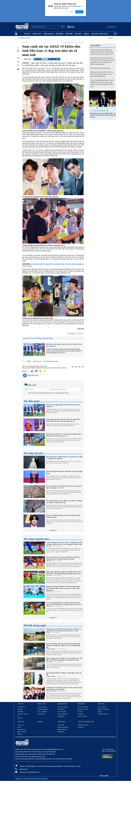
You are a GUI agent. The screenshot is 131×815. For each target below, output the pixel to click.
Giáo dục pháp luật (99, 33)
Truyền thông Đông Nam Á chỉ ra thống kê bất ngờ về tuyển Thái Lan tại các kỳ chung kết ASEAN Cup (64, 543)
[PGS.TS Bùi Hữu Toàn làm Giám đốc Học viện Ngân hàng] (34, 476)
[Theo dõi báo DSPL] (47, 59)
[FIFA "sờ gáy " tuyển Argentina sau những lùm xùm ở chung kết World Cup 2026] (102, 99)
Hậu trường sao (21, 729)
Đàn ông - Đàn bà (82, 716)
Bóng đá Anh (61, 731)
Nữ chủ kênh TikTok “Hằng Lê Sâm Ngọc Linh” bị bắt (63, 674)
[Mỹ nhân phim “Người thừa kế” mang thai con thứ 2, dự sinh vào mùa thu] (34, 462)
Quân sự (100, 711)
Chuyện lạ (80, 714)
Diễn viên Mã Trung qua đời (100, 68)
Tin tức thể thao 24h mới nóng (42, 338)
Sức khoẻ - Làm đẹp (83, 707)
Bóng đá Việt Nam (62, 729)
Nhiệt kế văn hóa (21, 731)
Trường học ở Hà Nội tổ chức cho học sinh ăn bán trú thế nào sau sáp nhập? (64, 688)
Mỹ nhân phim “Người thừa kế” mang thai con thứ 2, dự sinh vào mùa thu (64, 458)
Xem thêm (52, 530)
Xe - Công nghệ (62, 711)
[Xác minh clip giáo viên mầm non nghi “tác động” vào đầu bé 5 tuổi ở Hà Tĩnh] (34, 506)
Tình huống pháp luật (43, 709)
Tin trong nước (21, 707)
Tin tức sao (20, 725)
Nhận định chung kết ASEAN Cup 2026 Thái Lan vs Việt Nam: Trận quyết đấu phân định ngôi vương (64, 573)
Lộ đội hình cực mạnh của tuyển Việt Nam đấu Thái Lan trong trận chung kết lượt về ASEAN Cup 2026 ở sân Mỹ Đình (102, 61)
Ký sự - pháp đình (42, 711)
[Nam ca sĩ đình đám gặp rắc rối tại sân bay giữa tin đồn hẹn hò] (34, 520)
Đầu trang (103, 776)
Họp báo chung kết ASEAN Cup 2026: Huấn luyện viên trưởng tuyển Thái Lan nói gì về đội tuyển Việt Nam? (63, 588)
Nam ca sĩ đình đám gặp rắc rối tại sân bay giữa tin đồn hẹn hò (63, 516)
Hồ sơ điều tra (41, 714)
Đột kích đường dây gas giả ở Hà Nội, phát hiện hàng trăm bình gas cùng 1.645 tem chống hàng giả (63, 645)
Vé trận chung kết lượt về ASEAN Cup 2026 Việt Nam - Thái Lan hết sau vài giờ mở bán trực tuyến (64, 603)
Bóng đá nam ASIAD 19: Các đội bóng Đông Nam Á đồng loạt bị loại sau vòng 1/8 (64, 435)
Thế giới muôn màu (103, 714)
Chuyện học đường (83, 725)
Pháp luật (37, 33)
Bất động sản (61, 716)
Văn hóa (78, 33)
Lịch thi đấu (61, 725)
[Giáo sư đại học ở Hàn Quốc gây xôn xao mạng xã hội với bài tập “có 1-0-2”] (34, 491)
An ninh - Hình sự (42, 707)
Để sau (71, 12)
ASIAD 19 (49, 68)
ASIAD (29, 361)
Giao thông (20, 711)
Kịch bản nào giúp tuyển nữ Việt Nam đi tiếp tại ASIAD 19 (64, 345)
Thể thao (19, 734)
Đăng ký (79, 12)
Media (86, 33)
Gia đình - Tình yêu (83, 709)
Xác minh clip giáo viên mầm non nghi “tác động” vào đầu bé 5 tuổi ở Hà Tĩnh (64, 501)
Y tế (18, 716)
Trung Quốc (35, 150)
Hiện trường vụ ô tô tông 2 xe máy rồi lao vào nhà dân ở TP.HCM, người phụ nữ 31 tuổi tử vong (64, 659)
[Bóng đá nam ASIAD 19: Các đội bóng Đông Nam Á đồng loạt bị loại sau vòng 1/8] (34, 439)
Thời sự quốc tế (102, 707)
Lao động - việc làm (22, 714)
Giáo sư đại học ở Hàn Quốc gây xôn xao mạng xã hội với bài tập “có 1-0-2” (63, 487)
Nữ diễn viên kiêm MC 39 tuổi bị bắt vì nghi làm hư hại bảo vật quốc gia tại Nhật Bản (101, 74)
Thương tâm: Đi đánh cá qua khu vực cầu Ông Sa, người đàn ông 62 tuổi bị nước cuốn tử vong (63, 630)
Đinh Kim (27, 59)
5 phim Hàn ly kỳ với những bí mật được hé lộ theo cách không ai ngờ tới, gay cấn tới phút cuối (101, 52)
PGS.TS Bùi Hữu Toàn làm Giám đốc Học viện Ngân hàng (64, 472)
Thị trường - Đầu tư (63, 707)
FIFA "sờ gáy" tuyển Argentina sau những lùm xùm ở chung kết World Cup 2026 (102, 115)
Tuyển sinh (81, 727)
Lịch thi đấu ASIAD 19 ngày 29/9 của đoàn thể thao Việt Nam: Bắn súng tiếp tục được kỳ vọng (53, 265)
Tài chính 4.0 (61, 709)
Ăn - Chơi (80, 711)
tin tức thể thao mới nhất (50, 361)
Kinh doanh (48, 33)
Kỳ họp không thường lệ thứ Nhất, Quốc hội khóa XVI (90, 38)
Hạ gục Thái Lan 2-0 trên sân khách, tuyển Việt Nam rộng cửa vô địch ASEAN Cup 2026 (63, 558)
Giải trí (19, 727)
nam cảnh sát (37, 361)
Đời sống (59, 33)
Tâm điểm (20, 709)
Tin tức (27, 33)
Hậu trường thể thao (63, 727)
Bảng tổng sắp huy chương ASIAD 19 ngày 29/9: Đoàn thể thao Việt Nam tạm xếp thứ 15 (63, 420)
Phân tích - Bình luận (103, 709)
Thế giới (69, 33)
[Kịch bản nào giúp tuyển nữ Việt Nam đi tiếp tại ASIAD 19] (34, 349)
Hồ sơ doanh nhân (62, 714)
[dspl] (16, 33)
